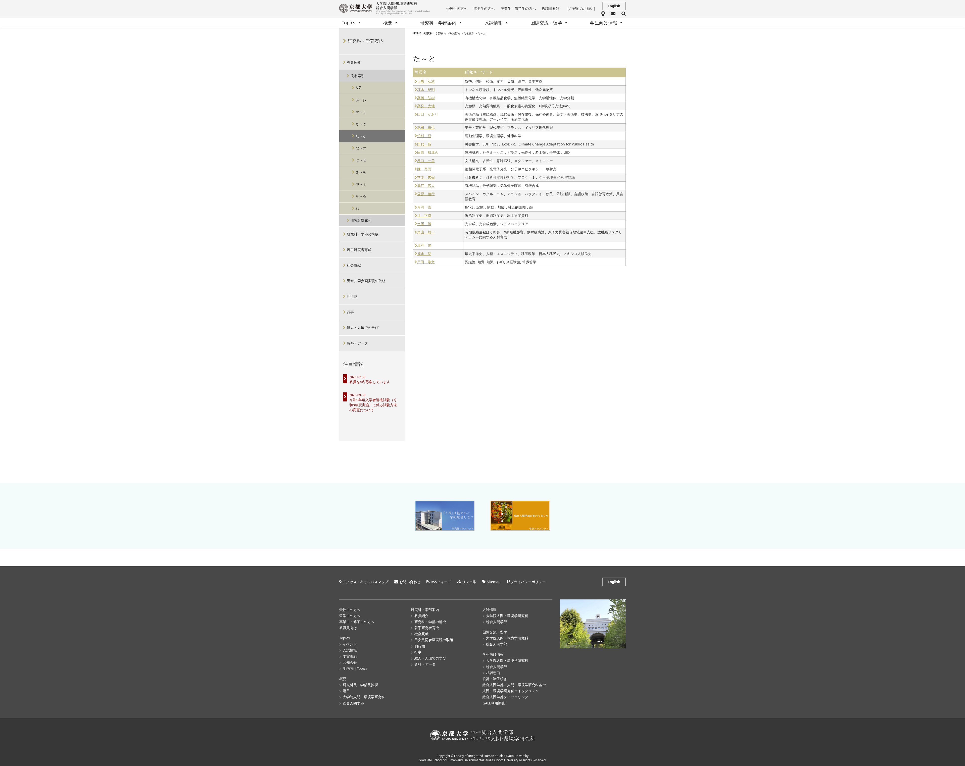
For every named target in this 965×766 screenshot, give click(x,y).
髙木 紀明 (426, 90)
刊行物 (352, 296)
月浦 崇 (424, 207)
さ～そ (361, 123)
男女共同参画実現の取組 (366, 280)
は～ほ (361, 160)
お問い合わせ (409, 581)
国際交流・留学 (546, 23)
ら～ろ (361, 196)
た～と (361, 135)
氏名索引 (358, 75)
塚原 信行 (426, 194)
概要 (387, 23)
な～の (361, 147)
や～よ (361, 184)
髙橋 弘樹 (426, 98)
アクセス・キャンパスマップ (365, 581)
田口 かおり (427, 114)
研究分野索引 (361, 220)
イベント (350, 644)
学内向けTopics (355, 668)
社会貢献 (354, 265)
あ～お (361, 99)
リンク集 (469, 581)
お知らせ (350, 662)
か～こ (361, 111)
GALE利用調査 (493, 703)
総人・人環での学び (362, 327)
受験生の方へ (456, 8)
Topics (348, 23)
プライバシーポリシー (528, 581)
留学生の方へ (484, 8)
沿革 (346, 690)
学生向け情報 (603, 23)
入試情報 (494, 23)
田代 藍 (424, 144)
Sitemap (494, 581)
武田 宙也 (426, 128)
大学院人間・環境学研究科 (364, 696)
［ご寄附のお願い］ (581, 8)
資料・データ (357, 343)
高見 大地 (426, 106)
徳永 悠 (424, 254)
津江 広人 (426, 186)
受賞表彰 (350, 656)
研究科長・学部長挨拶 (360, 684)
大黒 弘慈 (426, 81)
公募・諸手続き (494, 678)
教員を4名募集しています (369, 381)
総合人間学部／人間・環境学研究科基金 (514, 684)
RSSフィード (441, 581)
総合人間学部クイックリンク (505, 696)
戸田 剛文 (426, 262)
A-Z (358, 87)
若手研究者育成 (359, 249)
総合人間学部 (353, 703)
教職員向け (550, 8)
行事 (350, 312)
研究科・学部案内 (438, 23)
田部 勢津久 (427, 152)
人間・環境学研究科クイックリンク (510, 690)
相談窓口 (493, 672)
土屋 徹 (424, 224)
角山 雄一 (426, 232)
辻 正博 (424, 216)
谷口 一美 (426, 161)
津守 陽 (424, 245)
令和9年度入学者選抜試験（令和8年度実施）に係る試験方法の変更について (373, 404)
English (614, 6)
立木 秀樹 (426, 177)
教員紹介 (354, 62)
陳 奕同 (424, 169)
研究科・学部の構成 (362, 234)
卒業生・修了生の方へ (518, 8)
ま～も (361, 172)
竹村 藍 (424, 136)
